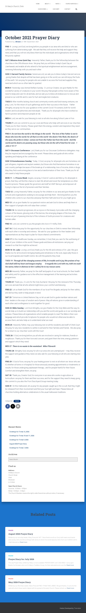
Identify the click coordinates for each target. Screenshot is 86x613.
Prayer (17, 401)
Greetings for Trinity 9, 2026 (18, 440)
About (47, 3)
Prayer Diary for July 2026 (21, 559)
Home (38, 3)
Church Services (71, 3)
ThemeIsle (77, 608)
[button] (49, 3)
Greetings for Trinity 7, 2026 (18, 448)
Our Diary (56, 9)
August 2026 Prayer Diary (18, 444)
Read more (23, 542)
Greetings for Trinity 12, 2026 (19, 432)
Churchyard (42, 9)
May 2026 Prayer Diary (19, 582)
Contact (67, 9)
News (57, 3)
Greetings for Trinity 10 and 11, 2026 (21, 436)
